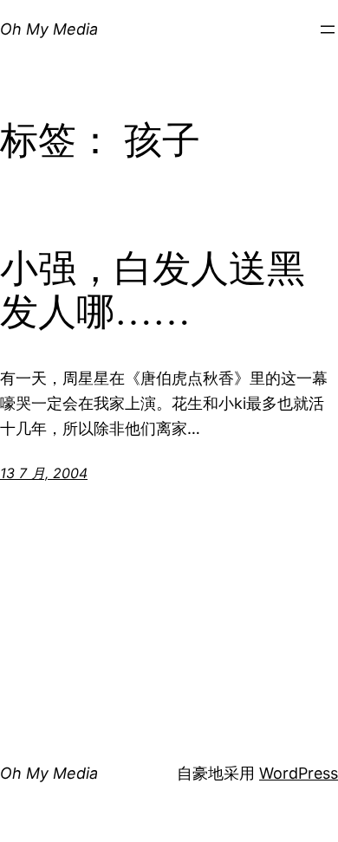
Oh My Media (49, 29)
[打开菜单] (327, 29)
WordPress (298, 773)
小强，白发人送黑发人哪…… (152, 291)
